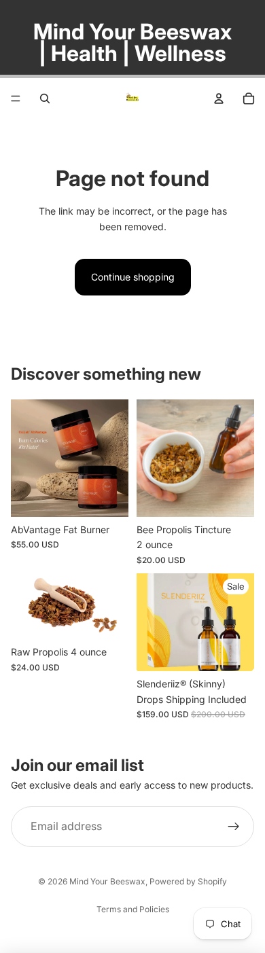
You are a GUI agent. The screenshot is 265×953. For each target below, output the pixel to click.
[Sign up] (233, 826)
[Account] (219, 98)
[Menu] (15, 98)
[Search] (45, 98)
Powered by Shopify (188, 881)
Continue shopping (133, 277)
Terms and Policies (132, 909)
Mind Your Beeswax (107, 881)
